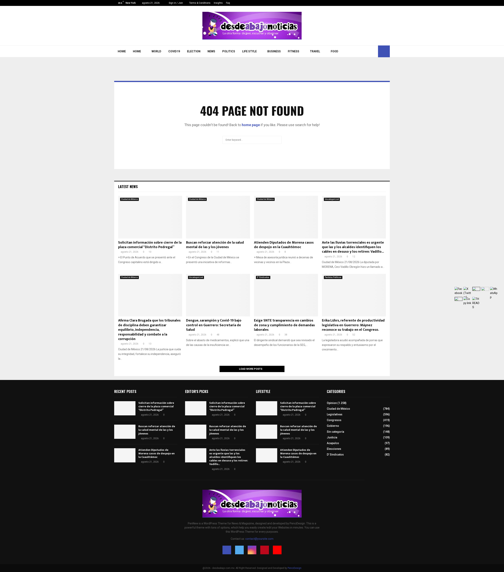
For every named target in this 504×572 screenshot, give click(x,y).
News (211, 51)
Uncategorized (332, 199)
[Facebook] (372, 3)
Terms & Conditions (199, 3)
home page (251, 125)
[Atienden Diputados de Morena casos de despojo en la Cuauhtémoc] (286, 217)
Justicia (332, 437)
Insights (218, 3)
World (156, 51)
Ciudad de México (129, 199)
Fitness (293, 51)
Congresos (334, 420)
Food (334, 51)
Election (193, 51)
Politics (228, 51)
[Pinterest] (385, 3)
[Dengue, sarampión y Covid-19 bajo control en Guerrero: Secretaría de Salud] (218, 295)
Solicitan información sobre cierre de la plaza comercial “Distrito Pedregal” (150, 245)
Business (274, 51)
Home (122, 51)
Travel (315, 51)
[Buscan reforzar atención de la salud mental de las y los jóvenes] (218, 217)
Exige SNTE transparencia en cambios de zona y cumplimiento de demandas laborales (284, 325)
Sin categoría (335, 431)
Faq (228, 3)
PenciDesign (294, 568)
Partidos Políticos (333, 277)
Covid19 (174, 51)
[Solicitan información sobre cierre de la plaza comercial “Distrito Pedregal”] (150, 217)
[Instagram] (380, 3)
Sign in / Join (175, 3)
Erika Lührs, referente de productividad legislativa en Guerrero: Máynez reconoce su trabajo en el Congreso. (353, 325)
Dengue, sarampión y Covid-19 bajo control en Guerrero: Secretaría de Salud (213, 325)
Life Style (249, 51)
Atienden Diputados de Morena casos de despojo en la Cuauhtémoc (284, 245)
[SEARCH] (277, 140)
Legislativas (334, 414)
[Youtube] (389, 3)
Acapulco (333, 443)
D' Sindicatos (263, 277)
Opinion (332, 403)
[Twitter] (376, 3)
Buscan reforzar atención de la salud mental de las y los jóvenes (215, 245)
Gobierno (333, 425)
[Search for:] (252, 139)
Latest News (128, 186)
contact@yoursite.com (259, 538)
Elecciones (334, 448)
